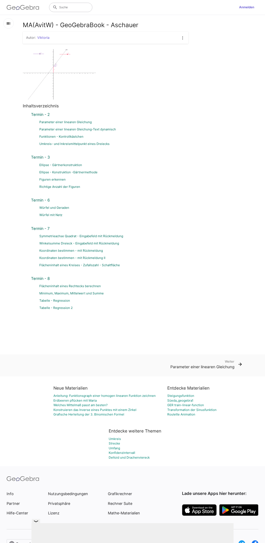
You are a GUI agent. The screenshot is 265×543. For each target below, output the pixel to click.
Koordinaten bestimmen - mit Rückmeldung (71, 251)
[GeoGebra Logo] (23, 7)
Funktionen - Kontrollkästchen (61, 136)
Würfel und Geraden (54, 208)
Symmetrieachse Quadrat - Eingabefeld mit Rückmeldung (81, 236)
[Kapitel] (8, 23)
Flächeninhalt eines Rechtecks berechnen (70, 286)
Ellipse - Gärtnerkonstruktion (60, 165)
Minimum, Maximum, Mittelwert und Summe (71, 293)
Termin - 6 (40, 200)
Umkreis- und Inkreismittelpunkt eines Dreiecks (74, 144)
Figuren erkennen (52, 179)
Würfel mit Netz (50, 215)
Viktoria (43, 37)
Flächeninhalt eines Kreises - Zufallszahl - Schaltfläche (79, 265)
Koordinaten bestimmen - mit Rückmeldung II (72, 258)
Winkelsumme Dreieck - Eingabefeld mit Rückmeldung (79, 243)
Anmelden (246, 7)
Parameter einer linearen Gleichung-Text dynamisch (77, 129)
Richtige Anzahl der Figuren (59, 187)
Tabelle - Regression (54, 300)
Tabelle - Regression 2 (56, 308)
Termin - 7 (40, 228)
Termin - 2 (40, 114)
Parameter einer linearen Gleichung (65, 122)
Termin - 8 (40, 278)
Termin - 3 (40, 157)
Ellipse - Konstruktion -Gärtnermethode (68, 172)
